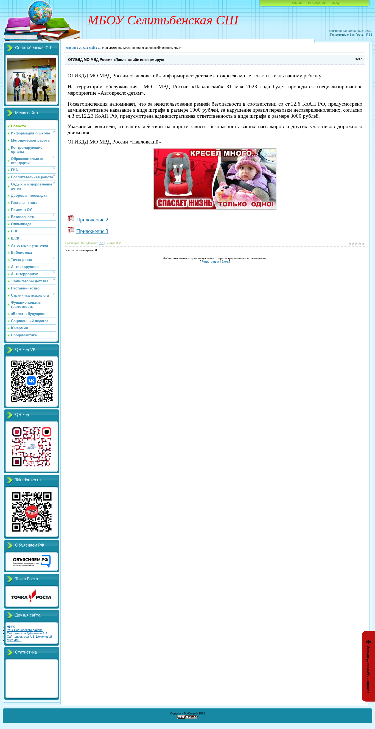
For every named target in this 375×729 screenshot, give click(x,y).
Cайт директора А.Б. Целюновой (29, 636)
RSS (369, 34)
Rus (101, 243)
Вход (335, 3)
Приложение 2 (92, 220)
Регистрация (317, 3)
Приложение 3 (92, 231)
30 (99, 47)
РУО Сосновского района (25, 630)
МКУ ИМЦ (14, 639)
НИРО (11, 626)
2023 (82, 47)
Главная (296, 3)
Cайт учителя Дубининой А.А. (27, 633)
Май (92, 47)
